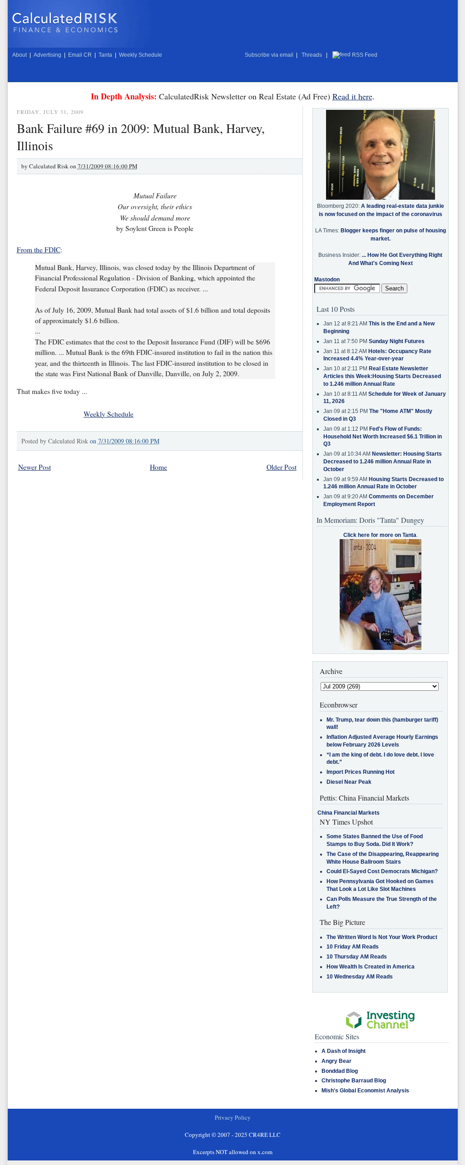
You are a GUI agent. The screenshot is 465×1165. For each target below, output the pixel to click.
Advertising (47, 55)
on (124, 441)
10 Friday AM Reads (352, 947)
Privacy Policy (233, 1117)
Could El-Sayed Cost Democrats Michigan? (382, 871)
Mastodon (327, 279)
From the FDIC (38, 249)
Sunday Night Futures (397, 341)
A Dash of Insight (344, 1051)
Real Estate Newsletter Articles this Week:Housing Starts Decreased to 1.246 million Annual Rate (382, 376)
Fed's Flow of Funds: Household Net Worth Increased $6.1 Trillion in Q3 (382, 436)
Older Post (282, 467)
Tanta (105, 55)
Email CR (80, 55)
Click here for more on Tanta (379, 535)
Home (158, 467)
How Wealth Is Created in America (370, 966)
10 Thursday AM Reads (356, 957)
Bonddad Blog (340, 1071)
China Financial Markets (348, 813)
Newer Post (34, 467)
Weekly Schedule (140, 55)
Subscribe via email (269, 55)
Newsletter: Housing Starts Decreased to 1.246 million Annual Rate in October (382, 461)
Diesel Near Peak (348, 782)
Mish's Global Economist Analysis (365, 1090)
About (19, 55)
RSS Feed (365, 55)
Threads (311, 55)
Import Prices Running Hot (360, 772)
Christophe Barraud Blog (354, 1080)
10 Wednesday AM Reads (359, 976)
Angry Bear (336, 1061)
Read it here (352, 96)
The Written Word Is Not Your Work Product (381, 937)
